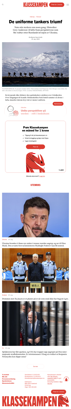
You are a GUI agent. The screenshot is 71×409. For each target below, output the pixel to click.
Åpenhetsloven (7, 381)
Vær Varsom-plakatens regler (52, 377)
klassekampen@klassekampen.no (34, 378)
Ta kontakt (5, 374)
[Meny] (67, 4)
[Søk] (2, 5)
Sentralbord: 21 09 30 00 (32, 374)
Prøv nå (35, 147)
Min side (4, 377)
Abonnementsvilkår (8, 383)
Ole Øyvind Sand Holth (35, 37)
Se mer (35, 366)
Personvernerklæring (8, 379)
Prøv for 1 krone (56, 4)
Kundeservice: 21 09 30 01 (33, 376)
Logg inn (42, 176)
